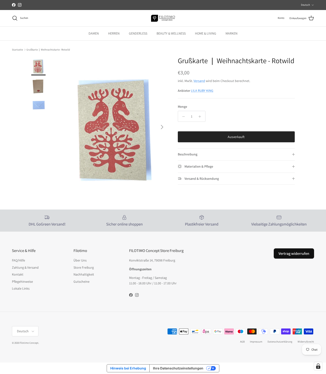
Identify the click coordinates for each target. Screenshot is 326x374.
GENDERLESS (138, 33)
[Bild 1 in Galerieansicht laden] (116, 124)
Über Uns (80, 260)
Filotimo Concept (29, 342)
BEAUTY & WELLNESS (171, 33)
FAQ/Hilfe (18, 260)
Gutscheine (81, 281)
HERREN (114, 33)
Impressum (256, 341)
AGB (242, 341)
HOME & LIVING (205, 33)
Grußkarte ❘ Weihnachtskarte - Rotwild (48, 49)
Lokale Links (21, 288)
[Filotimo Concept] (163, 18)
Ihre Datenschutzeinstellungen (178, 368)
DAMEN (94, 33)
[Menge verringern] (182, 116)
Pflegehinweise (22, 281)
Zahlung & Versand (25, 267)
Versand (199, 81)
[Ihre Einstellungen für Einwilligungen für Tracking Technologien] (318, 366)
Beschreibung (187, 154)
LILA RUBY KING (202, 91)
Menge (182, 106)
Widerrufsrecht (306, 341)
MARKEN (231, 33)
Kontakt (17, 274)
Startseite (17, 49)
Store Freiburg (84, 267)
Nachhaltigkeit (84, 274)
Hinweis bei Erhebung (128, 368)
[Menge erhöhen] (201, 116)
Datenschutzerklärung (280, 341)
